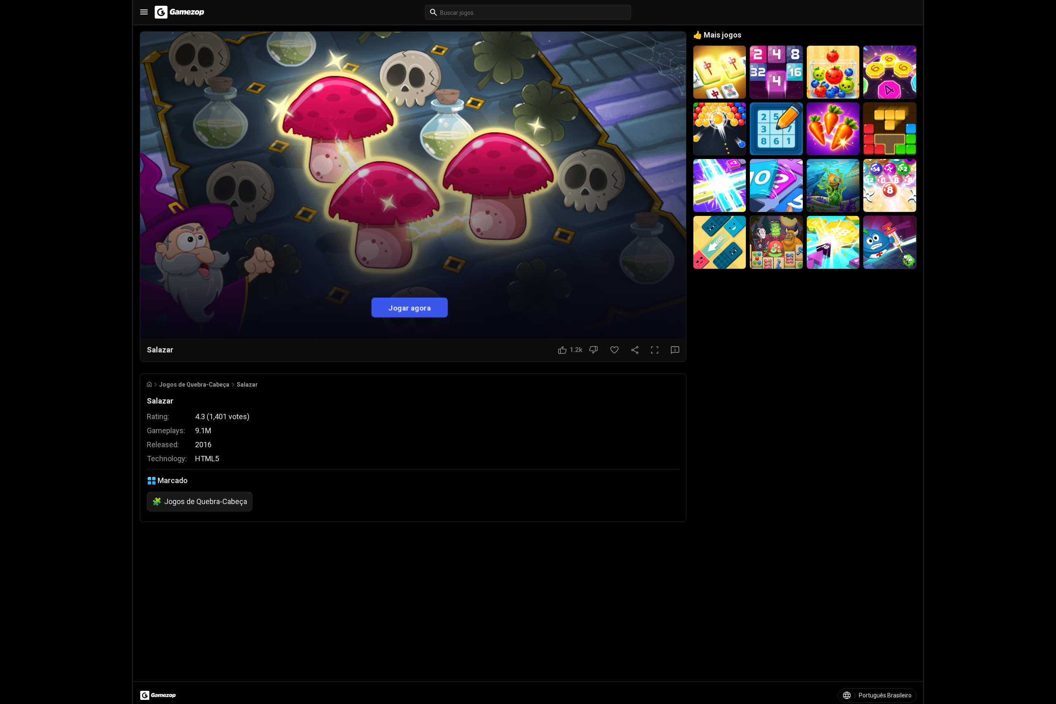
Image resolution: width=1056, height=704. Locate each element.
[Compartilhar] (635, 350)
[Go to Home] (149, 384)
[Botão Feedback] (675, 350)
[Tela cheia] (654, 350)
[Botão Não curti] (593, 350)
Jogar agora (410, 307)
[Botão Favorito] (614, 350)
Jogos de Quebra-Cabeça (194, 384)
